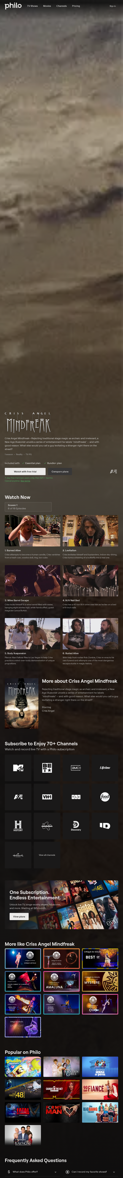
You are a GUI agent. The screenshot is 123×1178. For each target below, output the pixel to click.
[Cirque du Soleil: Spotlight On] (23, 1027)
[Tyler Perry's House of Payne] (100, 1067)
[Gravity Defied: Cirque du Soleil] (61, 958)
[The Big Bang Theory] (100, 1112)
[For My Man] (61, 1112)
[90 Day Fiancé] (100, 1089)
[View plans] (61, 904)
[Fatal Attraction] (23, 1112)
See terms (25, 480)
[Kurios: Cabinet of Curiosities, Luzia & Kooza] (23, 981)
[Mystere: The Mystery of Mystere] (100, 981)
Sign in (113, 6)
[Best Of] (100, 958)
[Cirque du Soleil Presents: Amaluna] (61, 981)
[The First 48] (23, 1089)
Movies (47, 5)
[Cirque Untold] (23, 958)
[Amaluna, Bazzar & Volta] (23, 1004)
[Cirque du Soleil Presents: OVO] (100, 1004)
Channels (61, 5)
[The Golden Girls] (61, 1067)
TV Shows (32, 5)
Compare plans (60, 471)
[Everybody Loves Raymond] (23, 1135)
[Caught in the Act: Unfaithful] (61, 1089)
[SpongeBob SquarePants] (23, 1067)
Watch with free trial (25, 471)
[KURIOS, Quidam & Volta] (61, 1004)
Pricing (76, 5)
